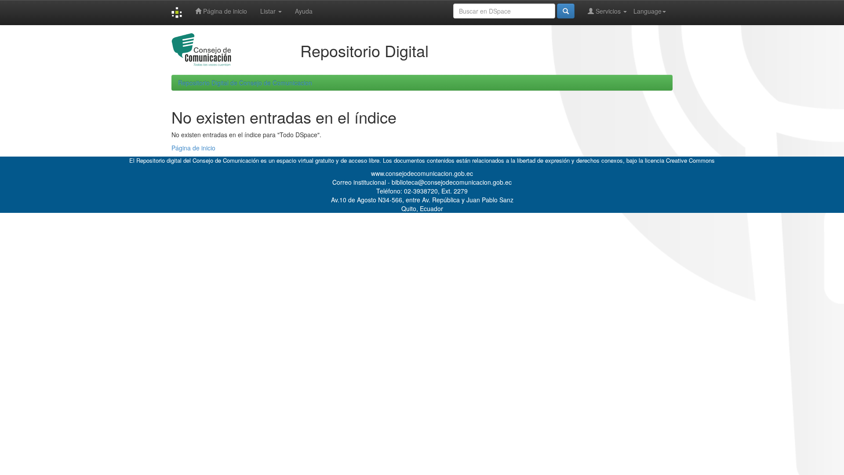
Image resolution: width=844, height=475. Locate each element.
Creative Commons (690, 160)
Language (647, 11)
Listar (268, 11)
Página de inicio (224, 11)
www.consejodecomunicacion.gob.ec (422, 173)
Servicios (608, 11)
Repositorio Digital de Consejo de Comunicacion (245, 82)
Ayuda (304, 11)
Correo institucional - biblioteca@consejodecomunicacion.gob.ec (422, 182)
